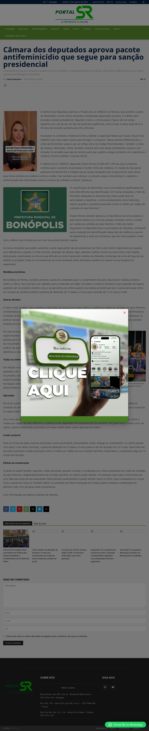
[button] (125, 725)
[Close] (124, 312)
